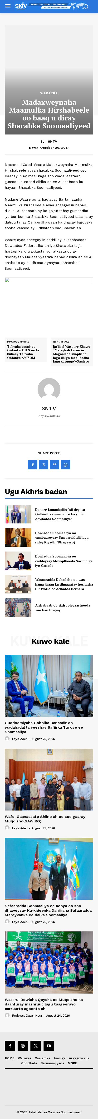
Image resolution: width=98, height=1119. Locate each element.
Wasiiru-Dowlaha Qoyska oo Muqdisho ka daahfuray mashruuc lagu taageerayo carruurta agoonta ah (44, 1004)
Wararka (49, 93)
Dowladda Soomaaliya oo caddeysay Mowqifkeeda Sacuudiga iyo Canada (64, 561)
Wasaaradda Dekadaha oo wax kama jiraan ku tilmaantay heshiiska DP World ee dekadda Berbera (64, 584)
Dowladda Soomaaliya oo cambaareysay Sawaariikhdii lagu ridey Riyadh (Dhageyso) (61, 537)
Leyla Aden (20, 739)
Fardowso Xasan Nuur (27, 1015)
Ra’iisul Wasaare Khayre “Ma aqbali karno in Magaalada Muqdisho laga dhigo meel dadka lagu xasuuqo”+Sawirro (72, 354)
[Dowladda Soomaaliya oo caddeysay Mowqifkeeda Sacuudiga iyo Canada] (18, 561)
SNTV (52, 141)
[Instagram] (23, 1046)
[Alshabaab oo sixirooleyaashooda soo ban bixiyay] (18, 607)
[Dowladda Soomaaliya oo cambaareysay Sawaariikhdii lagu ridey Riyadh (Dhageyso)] (18, 537)
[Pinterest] (54, 464)
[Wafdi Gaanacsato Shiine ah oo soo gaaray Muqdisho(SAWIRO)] (49, 780)
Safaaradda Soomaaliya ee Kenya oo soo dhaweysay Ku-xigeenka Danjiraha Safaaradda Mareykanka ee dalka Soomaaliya (48, 910)
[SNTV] (49, 389)
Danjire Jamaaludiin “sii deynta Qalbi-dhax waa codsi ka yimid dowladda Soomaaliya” (60, 514)
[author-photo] (8, 738)
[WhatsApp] (65, 464)
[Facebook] (32, 464)
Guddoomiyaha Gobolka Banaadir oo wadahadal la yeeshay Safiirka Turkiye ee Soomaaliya (44, 727)
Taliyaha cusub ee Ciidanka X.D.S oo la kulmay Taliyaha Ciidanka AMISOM (23, 352)
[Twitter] (43, 464)
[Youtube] (49, 1046)
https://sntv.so (49, 416)
